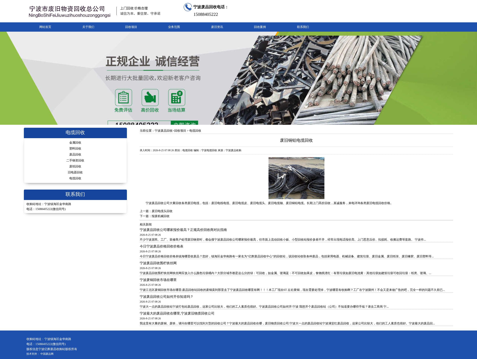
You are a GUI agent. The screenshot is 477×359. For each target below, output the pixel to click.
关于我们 (88, 26)
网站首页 (45, 26)
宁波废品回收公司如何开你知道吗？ (166, 296)
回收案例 (260, 26)
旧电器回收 (75, 172)
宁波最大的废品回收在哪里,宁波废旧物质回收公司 (177, 313)
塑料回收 (75, 148)
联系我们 (303, 26)
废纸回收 (75, 166)
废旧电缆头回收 (162, 211)
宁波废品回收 (164, 130)
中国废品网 (46, 353)
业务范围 (174, 26)
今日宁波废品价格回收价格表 (161, 246)
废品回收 (75, 154)
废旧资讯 (217, 26)
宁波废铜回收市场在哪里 (158, 280)
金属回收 (75, 142)
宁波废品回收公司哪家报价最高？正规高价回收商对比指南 (183, 230)
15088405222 (205, 14)
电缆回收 (75, 178)
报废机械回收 (161, 216)
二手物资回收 (75, 160)
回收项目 (131, 26)
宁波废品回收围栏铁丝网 (158, 263)
